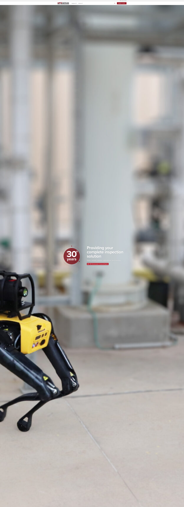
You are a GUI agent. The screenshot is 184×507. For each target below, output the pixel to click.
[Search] (115, 3)
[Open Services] (82, 3)
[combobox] (106, 3)
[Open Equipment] (76, 3)
